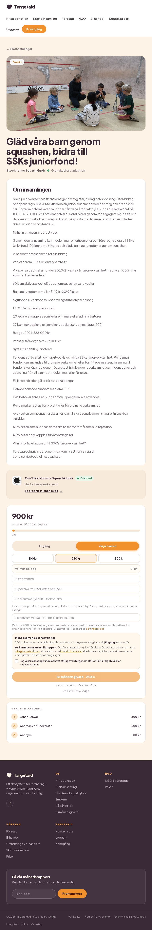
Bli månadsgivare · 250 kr (76, 677)
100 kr (33, 558)
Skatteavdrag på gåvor (71, 793)
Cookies (36, 924)
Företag (68, 18)
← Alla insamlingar (19, 49)
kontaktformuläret (71, 651)
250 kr (76, 558)
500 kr (119, 558)
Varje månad (107, 546)
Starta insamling (45, 18)
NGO (82, 18)
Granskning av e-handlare (23, 843)
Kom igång (34, 29)
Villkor (24, 924)
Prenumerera (72, 893)
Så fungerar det (95, 628)
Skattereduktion (17, 850)
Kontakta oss (119, 18)
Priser (109, 787)
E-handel (97, 18)
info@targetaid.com (27, 651)
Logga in (12, 29)
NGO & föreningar (117, 780)
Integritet (12, 924)
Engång (44, 546)
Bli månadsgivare (67, 812)
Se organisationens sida (44, 490)
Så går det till (64, 805)
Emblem (61, 799)
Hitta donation (17, 18)
